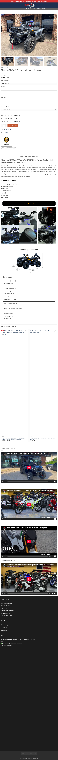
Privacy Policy (4, 625)
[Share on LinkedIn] (15, 148)
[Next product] (2, 75)
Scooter (25, 755)
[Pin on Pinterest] (12, 148)
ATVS (6, 67)
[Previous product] (5, 75)
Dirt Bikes (14, 755)
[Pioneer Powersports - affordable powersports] (29, 5)
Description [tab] (23, 156)
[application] (29, 467)
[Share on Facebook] (5, 148)
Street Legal (34, 755)
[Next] (54, 35)
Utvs (29, 755)
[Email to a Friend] (10, 148)
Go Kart (20, 755)
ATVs (10, 755)
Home (2, 67)
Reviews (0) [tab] (35, 156)
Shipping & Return (5, 635)
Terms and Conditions (6, 633)
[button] (2, 5)
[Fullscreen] (55, 482)
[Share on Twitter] (7, 148)
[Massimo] (6, 141)
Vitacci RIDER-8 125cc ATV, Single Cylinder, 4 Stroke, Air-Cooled (43, 438)
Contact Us (4, 627)
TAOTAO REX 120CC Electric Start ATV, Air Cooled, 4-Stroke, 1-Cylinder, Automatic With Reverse (14, 438)
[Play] (3, 482)
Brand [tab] (29, 156)
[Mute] (53, 482)
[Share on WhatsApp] (2, 148)
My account (4, 630)
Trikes (39, 755)
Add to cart (13, 125)
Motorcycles (45, 755)
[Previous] (4, 35)
